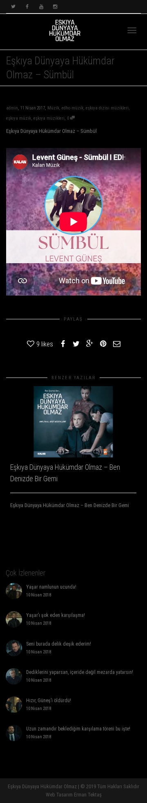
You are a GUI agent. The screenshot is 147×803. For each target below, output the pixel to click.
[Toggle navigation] (132, 30)
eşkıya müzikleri (49, 118)
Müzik (53, 108)
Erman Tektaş (88, 795)
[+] (73, 421)
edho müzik (72, 108)
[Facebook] (27, 7)
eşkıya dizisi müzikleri (107, 108)
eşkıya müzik (18, 118)
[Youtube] (41, 7)
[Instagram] (55, 7)
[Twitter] (13, 7)
